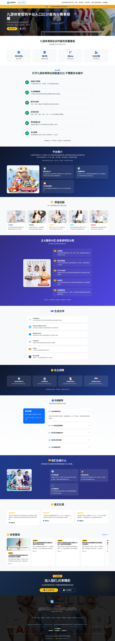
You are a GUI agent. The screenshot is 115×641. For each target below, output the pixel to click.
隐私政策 (64, 617)
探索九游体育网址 (96, 2)
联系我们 (59, 617)
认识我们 (68, 590)
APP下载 (34, 617)
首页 (76, 2)
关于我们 (53, 617)
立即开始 (12, 29)
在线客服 (105, 2)
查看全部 (104, 534)
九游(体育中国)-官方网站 (60, 636)
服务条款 (69, 617)
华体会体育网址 (57, 630)
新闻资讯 (81, 2)
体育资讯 (87, 2)
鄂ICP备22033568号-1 (49, 638)
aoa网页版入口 (63, 630)
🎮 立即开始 (50, 590)
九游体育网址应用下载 (67, 2)
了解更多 (23, 29)
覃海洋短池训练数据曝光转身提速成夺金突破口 (92, 543)
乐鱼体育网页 (51, 630)
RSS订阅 (81, 617)
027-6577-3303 (48, 624)
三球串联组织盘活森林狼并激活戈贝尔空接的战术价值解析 (18, 556)
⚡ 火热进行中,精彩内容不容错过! (58, 7)
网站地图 (75, 617)
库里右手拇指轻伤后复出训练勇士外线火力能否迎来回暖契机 (68, 543)
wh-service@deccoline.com (35, 624)
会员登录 (22, 2)
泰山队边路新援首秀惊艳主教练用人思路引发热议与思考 (43, 543)
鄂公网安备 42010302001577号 (64, 638)
